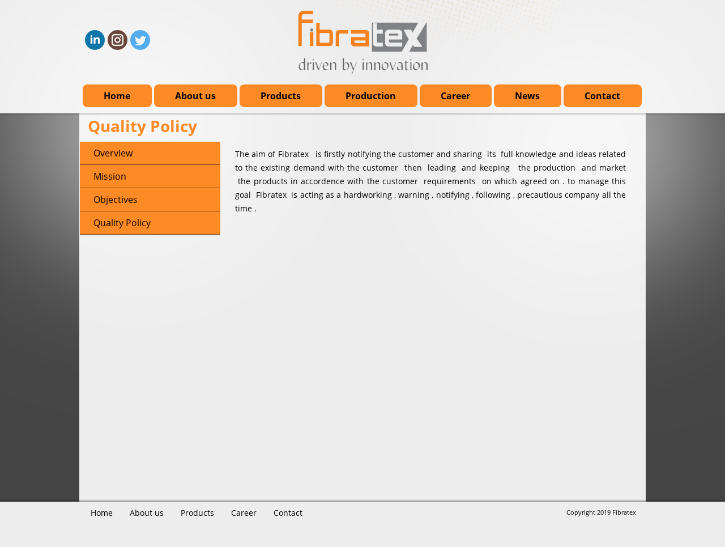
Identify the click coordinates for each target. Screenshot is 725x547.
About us (195, 96)
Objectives (115, 199)
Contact (602, 96)
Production (371, 96)
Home (117, 96)
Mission (109, 176)
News (527, 96)
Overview (113, 153)
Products (281, 96)
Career (455, 96)
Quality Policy (122, 223)
